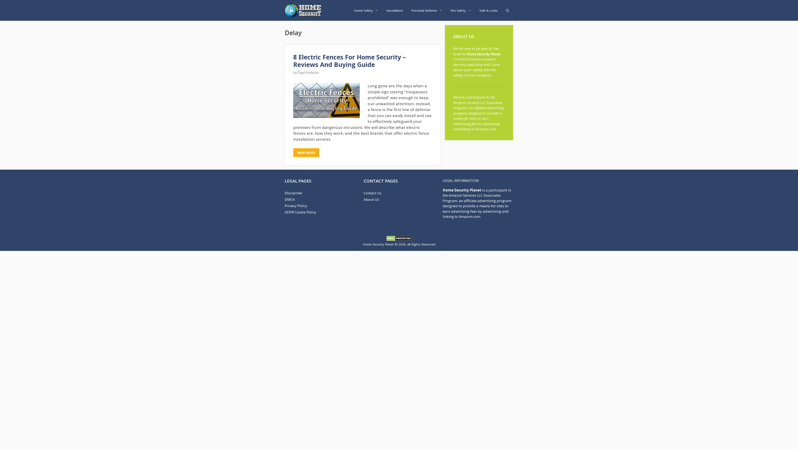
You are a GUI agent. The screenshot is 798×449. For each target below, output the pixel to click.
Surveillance (394, 10)
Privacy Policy (296, 205)
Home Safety (363, 10)
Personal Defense (424, 10)
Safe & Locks (488, 10)
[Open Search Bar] (507, 10)
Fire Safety (458, 10)
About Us (371, 199)
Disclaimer (293, 193)
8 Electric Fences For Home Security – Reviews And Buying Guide (349, 61)
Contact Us (372, 193)
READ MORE (306, 152)
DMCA (290, 199)
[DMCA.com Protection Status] (399, 240)
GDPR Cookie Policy (300, 212)
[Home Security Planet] (304, 10)
